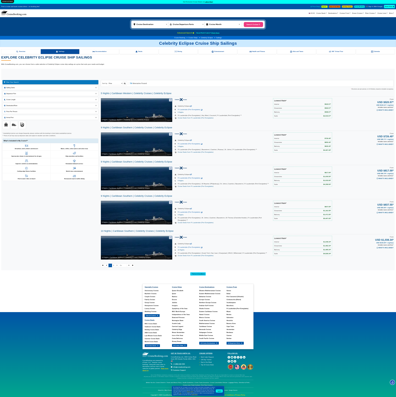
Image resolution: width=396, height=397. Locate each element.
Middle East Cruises (206, 335)
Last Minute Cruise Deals (153, 335)
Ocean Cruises (357, 13)
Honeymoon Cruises (152, 305)
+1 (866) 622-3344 (179, 364)
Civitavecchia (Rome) (234, 299)
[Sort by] (125, 83)
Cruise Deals (320, 13)
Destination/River (11, 105)
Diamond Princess (178, 317)
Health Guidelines (188, 382)
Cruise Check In (161, 382)
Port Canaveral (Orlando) (235, 296)
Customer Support (179, 370)
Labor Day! (209, 2)
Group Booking (359, 6)
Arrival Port (10, 117)
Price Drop (316, 6)
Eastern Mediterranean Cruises (209, 293)
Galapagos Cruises (205, 332)
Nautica (174, 296)
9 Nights (181, 146)
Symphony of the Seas (179, 308)
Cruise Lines (382, 13)
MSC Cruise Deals (151, 323)
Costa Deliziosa (177, 338)
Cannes (229, 335)
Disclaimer (225, 390)
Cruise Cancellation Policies (218, 382)
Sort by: (105, 83)
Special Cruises (151, 315)
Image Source (233, 390)
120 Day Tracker (206, 359)
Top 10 (324, 6)
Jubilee (174, 302)
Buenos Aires (231, 323)
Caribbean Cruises (205, 326)
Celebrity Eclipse (207, 38)
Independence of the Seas (181, 314)
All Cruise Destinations (208, 343)
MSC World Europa (178, 311)
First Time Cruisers (207, 385)
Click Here (215, 33)
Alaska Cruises (204, 308)
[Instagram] (235, 357)
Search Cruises (252, 24)
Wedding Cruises (150, 311)
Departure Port (11, 93)
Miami (229, 311)
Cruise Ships (193, 38)
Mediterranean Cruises (207, 323)
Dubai (229, 293)
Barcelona (230, 305)
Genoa (229, 290)
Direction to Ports (244, 382)
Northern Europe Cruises (207, 302)
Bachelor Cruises (150, 293)
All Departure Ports (234, 343)
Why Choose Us (169, 390)
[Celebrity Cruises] (181, 99)
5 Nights (181, 112)
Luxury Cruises (150, 308)
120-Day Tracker (347, 6)
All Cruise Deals (151, 345)
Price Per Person (11, 111)
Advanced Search (185, 33)
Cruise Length (10, 99)
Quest (174, 293)
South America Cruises (207, 320)
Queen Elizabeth (177, 290)
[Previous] (103, 265)
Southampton (231, 302)
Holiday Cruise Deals (152, 329)
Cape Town (230, 326)
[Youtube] (232, 357)
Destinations (332, 13)
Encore (174, 299)
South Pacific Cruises (206, 338)
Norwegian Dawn (177, 320)
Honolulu (230, 320)
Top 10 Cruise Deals (207, 365)
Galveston (230, 317)
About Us (161, 390)
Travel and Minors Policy (174, 382)
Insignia (175, 305)
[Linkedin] (244, 357)
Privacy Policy (240, 395)
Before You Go (150, 382)
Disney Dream (177, 341)
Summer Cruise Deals (152, 338)
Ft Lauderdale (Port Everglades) (189, 109)
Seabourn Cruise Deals (152, 326)
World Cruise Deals (151, 341)
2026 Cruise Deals (151, 332)
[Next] (129, 265)
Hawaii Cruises (204, 314)
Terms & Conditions (198, 274)
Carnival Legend (177, 326)
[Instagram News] (235, 361)
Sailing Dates (10, 87)
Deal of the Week (335, 6)
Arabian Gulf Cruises (206, 305)
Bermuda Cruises (205, 329)
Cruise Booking (179, 38)
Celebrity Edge (177, 329)
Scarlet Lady (176, 323)
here (180, 393)
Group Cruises (150, 302)
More (391, 13)
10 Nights (181, 250)
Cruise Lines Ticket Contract (191, 385)
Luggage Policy (233, 382)
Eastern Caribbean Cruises (208, 311)
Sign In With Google (375, 6)
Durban (229, 338)
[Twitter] (238, 357)
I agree (219, 391)
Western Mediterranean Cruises (210, 290)
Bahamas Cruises (205, 296)
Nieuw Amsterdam (178, 332)
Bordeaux (230, 332)
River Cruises (370, 13)
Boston (229, 314)
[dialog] (7, 1)
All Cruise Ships (178, 345)
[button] (150, 24)
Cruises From (344, 13)
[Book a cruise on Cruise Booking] (14, 13)
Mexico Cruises (204, 317)
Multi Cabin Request (207, 357)
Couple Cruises (150, 296)
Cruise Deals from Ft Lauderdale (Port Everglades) (196, 118)
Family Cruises (150, 299)
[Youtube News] (232, 361)
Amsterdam (230, 329)
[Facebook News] (229, 361)
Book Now (388, 6)
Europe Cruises (204, 299)
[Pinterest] (241, 357)
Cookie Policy (194, 394)
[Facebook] (229, 357)
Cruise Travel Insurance (202, 382)
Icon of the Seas (177, 335)
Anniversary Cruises (152, 290)
